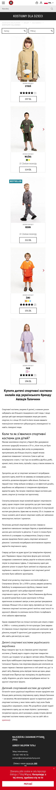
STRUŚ (28, 86)
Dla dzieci (36, 22)
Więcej (27, 774)
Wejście (41, 2)
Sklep (26, 22)
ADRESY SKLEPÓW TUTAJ (24, 745)
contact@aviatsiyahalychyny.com (26, 758)
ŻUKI (28, 298)
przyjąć (28, 784)
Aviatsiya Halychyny (11, 22)
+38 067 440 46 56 (20, 755)
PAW (28, 368)
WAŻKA (28, 156)
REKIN (28, 227)
